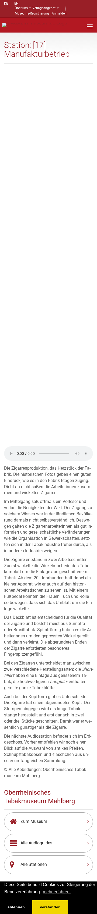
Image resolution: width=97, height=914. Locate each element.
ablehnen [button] (16, 907)
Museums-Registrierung (32, 13)
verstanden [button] (50, 907)
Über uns (21, 8)
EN (16, 3)
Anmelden (59, 13)
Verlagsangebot (44, 8)
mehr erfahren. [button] (57, 892)
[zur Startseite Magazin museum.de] (34, 24)
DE (6, 3)
